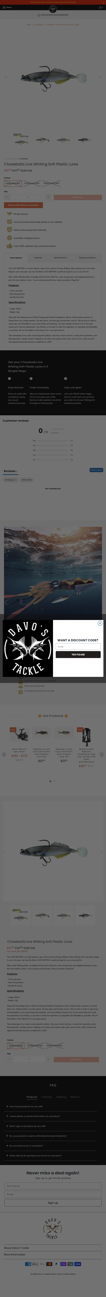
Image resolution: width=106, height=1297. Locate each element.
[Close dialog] (100, 623)
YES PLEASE (78, 654)
